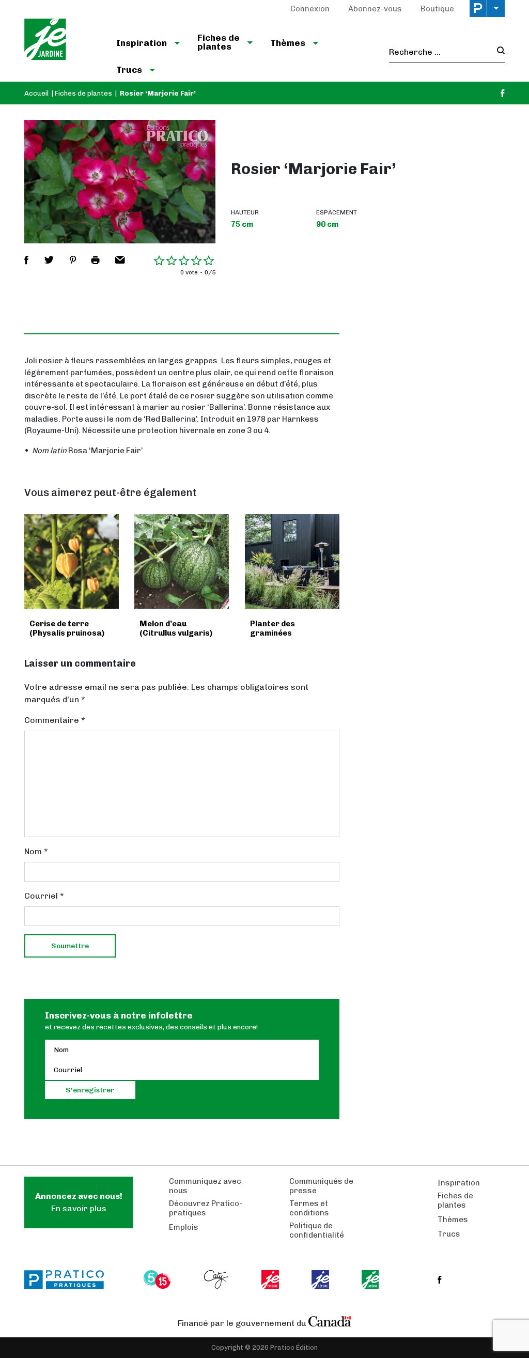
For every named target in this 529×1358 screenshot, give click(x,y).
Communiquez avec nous (205, 1186)
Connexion (310, 8)
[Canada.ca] (330, 1321)
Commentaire (54, 720)
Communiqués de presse (321, 1186)
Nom (36, 851)
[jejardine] (371, 1279)
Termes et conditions (309, 1208)
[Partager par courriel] (120, 260)
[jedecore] (321, 1279)
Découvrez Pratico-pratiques (205, 1208)
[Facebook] (503, 93)
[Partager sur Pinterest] (73, 260)
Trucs (449, 1234)
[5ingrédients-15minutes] (159, 1279)
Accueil (36, 93)
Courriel (44, 896)
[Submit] (498, 52)
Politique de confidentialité (316, 1230)
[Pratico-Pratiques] (68, 1279)
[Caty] (217, 1279)
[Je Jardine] (61, 40)
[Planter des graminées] (292, 561)
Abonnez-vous (375, 8)
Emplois (183, 1227)
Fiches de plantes (83, 93)
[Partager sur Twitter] (49, 260)
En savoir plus (78, 1202)
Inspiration (459, 1182)
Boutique (437, 8)
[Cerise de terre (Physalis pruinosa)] (71, 561)
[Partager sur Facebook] (26, 260)
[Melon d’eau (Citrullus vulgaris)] (181, 561)
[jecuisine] (271, 1279)
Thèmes (453, 1219)
